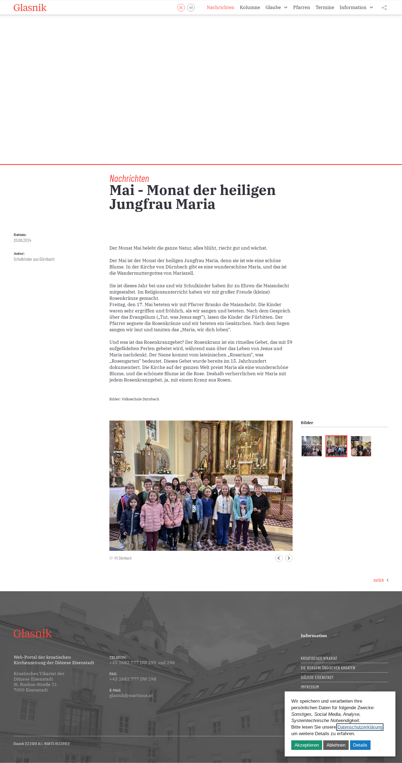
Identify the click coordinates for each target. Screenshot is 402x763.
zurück (378, 579)
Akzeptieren (307, 745)
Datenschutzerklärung (359, 727)
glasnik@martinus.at (131, 695)
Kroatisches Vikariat (319, 658)
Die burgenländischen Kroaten (328, 667)
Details (360, 745)
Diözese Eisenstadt (317, 677)
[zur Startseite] (30, 7)
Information (314, 635)
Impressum (310, 686)
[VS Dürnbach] (201, 485)
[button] (278, 558)
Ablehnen (336, 745)
